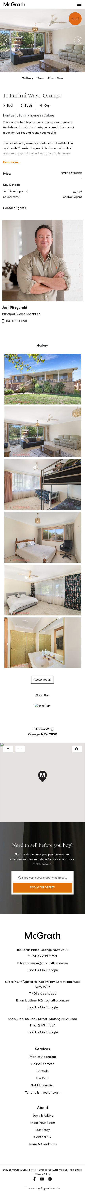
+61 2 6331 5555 (44, 994)
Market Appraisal (42, 1057)
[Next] (78, 40)
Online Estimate (42, 1064)
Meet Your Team (42, 1123)
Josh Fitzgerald (14, 307)
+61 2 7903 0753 (44, 956)
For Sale (43, 1071)
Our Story (42, 1130)
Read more (10, 162)
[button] (79, 4)
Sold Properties (42, 1085)
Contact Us (42, 1137)
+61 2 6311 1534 (44, 1025)
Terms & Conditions (42, 1144)
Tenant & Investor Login (42, 1093)
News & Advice (42, 1116)
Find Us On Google (42, 970)
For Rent (42, 1078)
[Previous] (7, 40)
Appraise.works (50, 1188)
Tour (40, 78)
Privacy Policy (42, 1174)
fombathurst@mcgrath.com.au (44, 1000)
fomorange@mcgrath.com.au (44, 963)
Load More (42, 680)
